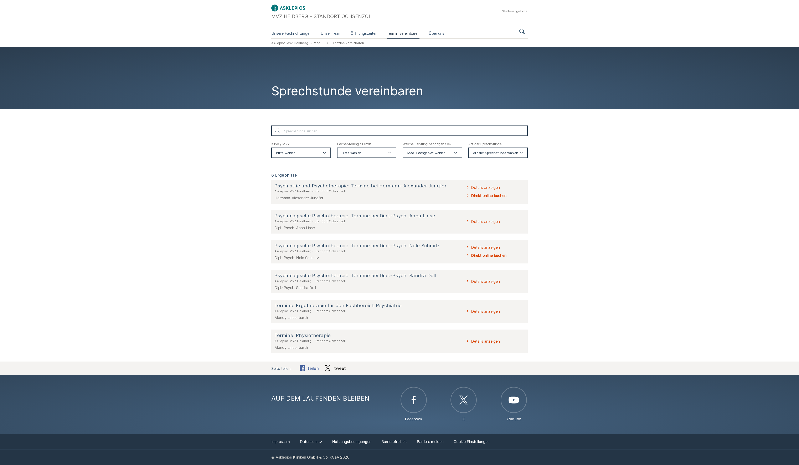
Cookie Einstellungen (472, 441)
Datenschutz (311, 441)
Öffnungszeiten (364, 33)
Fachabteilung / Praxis (354, 144)
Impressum (280, 441)
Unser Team (331, 33)
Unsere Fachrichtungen (291, 33)
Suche (522, 32)
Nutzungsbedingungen (351, 441)
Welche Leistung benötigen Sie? (427, 144)
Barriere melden (430, 441)
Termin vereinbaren (403, 33)
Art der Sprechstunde (485, 144)
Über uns (436, 33)
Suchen (277, 130)
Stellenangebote (515, 11)
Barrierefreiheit (394, 441)
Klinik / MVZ (280, 144)
